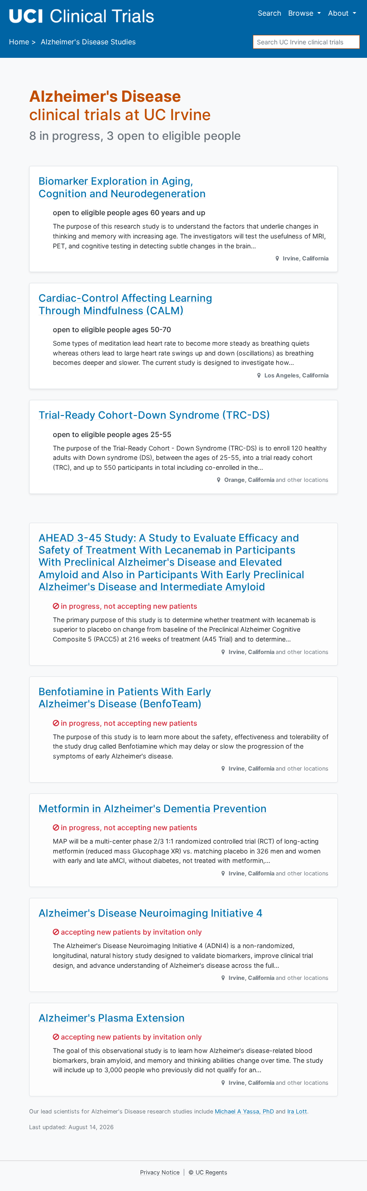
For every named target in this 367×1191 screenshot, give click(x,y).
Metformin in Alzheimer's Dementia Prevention (152, 808)
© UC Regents (207, 1172)
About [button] (339, 13)
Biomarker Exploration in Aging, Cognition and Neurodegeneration (122, 187)
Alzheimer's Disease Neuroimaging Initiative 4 (150, 913)
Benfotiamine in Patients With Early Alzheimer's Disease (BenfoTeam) (124, 697)
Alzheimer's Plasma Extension (111, 1018)
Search (269, 13)
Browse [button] (302, 13)
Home (19, 41)
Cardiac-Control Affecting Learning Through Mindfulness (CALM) (125, 304)
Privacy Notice (159, 1172)
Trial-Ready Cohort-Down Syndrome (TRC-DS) (154, 415)
